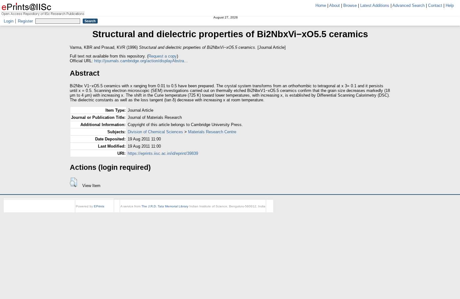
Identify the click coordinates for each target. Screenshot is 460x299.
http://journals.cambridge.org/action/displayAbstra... (141, 60)
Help (450, 5)
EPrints (99, 206)
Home (320, 5)
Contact (435, 5)
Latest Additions (374, 5)
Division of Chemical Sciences (155, 131)
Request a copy (162, 56)
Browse (350, 5)
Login (8, 21)
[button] (73, 182)
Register (25, 21)
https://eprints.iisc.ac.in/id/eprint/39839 (163, 153)
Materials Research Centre (212, 131)
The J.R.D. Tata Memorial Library (164, 206)
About (334, 5)
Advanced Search (408, 5)
